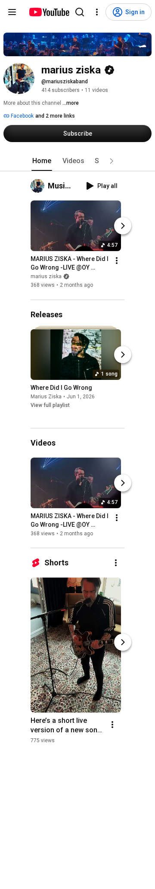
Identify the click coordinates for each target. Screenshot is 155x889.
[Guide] (12, 12)
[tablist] (77, 161)
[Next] (122, 226)
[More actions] (116, 261)
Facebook (21, 116)
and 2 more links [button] (55, 116)
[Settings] (97, 12)
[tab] (41, 161)
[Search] (79, 12)
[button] (111, 161)
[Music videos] (39, 186)
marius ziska (46, 277)
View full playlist (50, 405)
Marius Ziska (46, 397)
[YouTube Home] (48, 12)
